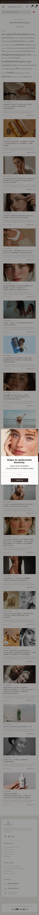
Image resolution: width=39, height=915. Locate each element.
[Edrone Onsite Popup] (19, 457)
